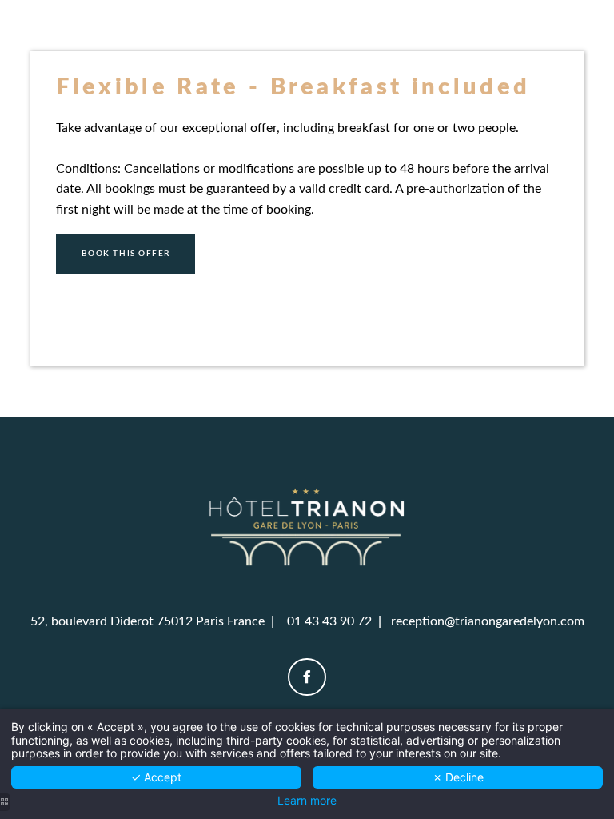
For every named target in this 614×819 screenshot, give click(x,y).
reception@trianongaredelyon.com (487, 621)
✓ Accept (156, 777)
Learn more (307, 800)
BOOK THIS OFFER (126, 254)
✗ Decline (458, 777)
